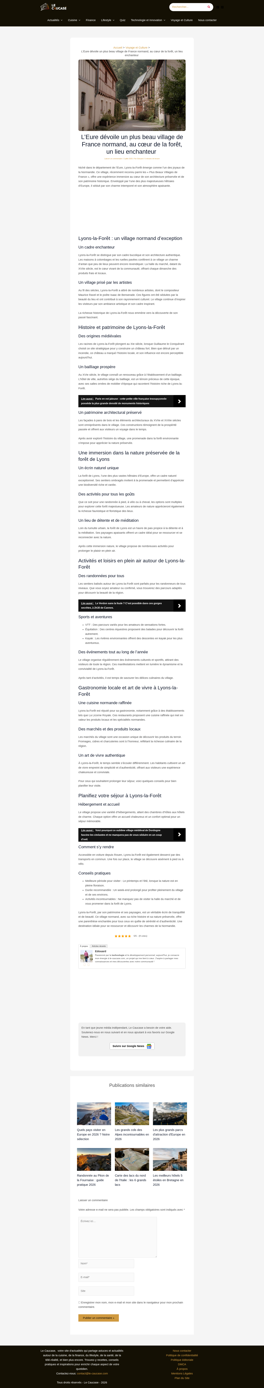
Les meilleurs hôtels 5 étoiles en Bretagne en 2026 (168, 1180)
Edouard (100, 951)
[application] (60, 20)
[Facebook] (217, 7)
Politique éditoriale (182, 1359)
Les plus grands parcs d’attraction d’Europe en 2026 (169, 1134)
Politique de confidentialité (182, 1355)
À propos (84, 946)
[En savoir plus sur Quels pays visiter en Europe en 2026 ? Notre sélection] (94, 1113)
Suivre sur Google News (129, 1046)
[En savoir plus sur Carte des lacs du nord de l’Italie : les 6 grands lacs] (132, 1159)
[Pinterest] (222, 7)
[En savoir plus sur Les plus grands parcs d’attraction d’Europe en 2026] (170, 1113)
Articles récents (99, 946)
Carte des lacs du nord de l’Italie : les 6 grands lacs (130, 1180)
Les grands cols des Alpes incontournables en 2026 (132, 1134)
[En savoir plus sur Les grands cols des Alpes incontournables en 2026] (132, 1113)
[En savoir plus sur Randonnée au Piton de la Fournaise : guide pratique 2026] (94, 1159)
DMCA (182, 1364)
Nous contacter (182, 1350)
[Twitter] (88, 965)
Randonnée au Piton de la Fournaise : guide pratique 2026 (93, 1180)
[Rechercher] (210, 7)
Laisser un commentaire (113, 159)
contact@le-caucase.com (92, 1373)
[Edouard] (86, 955)
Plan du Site (182, 1378)
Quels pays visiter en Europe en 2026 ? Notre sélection (93, 1134)
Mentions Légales (182, 1373)
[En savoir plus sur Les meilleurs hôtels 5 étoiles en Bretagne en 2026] (170, 1159)
